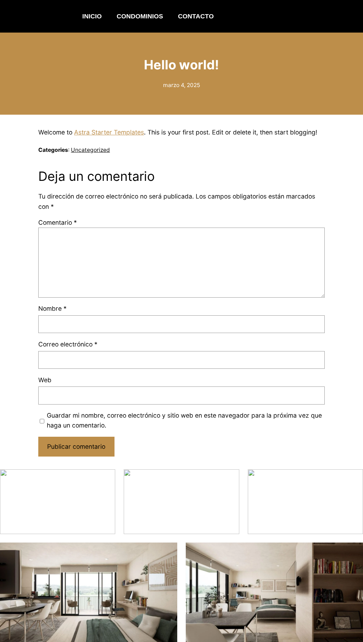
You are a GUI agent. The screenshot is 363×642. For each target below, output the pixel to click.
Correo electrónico (67, 344)
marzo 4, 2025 (181, 85)
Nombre (52, 308)
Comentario (57, 222)
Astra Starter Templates (109, 132)
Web (44, 380)
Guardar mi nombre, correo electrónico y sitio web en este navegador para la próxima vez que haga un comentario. (184, 420)
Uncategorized (90, 150)
